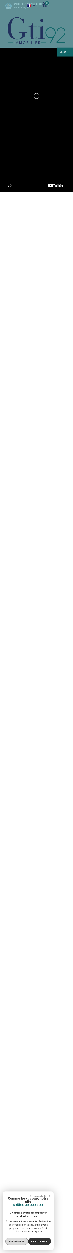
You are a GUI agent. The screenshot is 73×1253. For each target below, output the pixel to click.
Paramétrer (16, 1241)
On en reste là (38, 1196)
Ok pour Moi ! (39, 1241)
